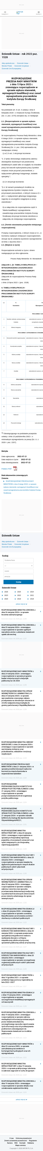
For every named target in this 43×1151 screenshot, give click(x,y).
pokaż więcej (21, 1099)
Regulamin (33, 1141)
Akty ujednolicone (8, 63)
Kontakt (23, 1143)
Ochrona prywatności (24, 1138)
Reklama (31, 1143)
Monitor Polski (7, 66)
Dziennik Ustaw (22, 63)
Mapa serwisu (20, 1145)
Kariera (9, 1143)
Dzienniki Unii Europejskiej (11, 68)
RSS (16, 1143)
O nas (12, 1138)
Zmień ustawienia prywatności (15, 1141)
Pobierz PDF (7, 469)
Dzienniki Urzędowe (21, 66)
